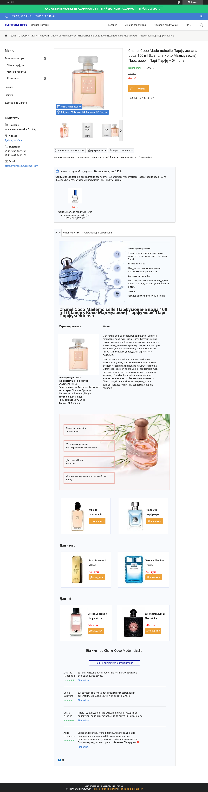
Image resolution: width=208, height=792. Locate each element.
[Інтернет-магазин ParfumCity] (16, 25)
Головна (112, 25)
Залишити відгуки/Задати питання (114, 663)
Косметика (13, 78)
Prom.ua (119, 786)
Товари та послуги (19, 35)
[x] (63, 760)
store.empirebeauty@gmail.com (21, 166)
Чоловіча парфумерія (166, 25)
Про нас (9, 87)
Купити (141, 88)
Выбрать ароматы (150, 8)
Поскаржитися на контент (105, 789)
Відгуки (9, 95)
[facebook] (59, 760)
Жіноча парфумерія (135, 25)
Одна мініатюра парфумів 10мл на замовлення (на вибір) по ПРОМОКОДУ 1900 (75, 215)
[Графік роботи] (201, 16)
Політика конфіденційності (130, 789)
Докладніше (97, 521)
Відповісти (83, 680)
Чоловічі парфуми (16, 72)
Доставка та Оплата (16, 102)
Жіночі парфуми (40, 35)
